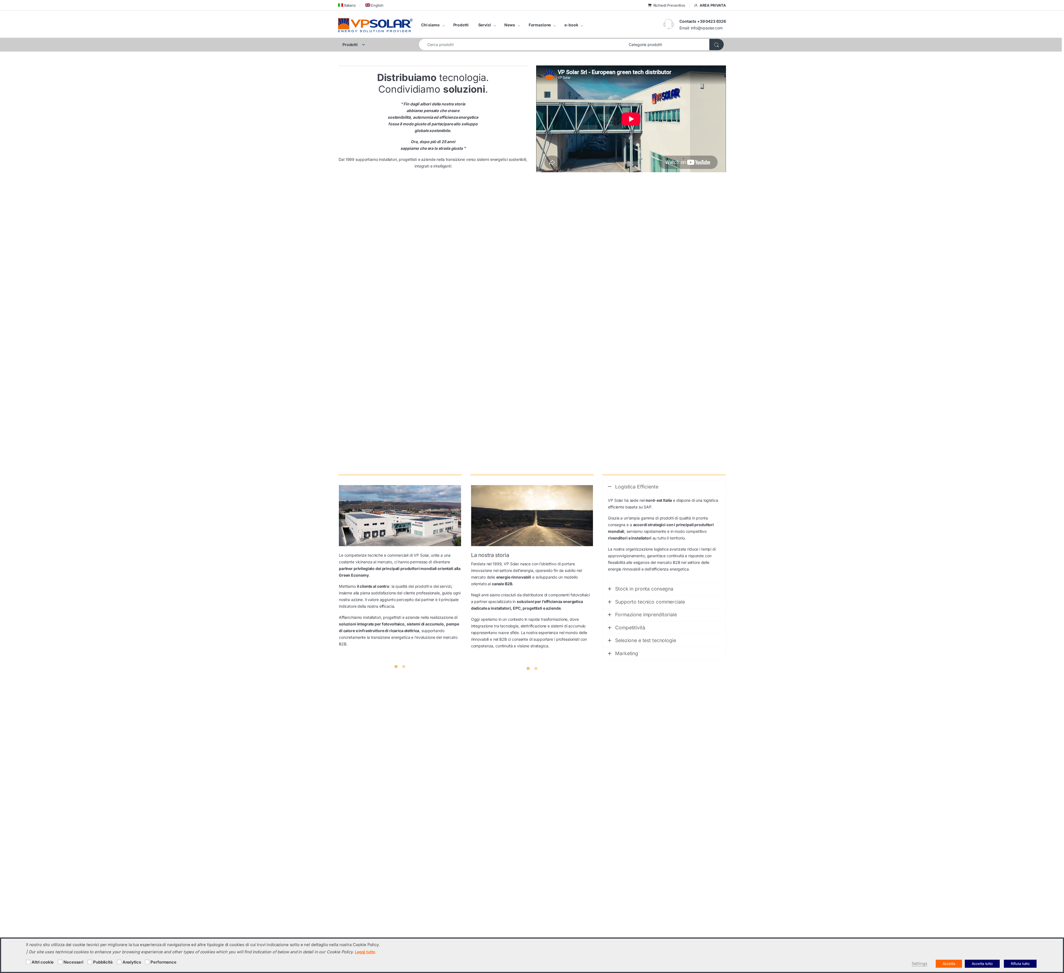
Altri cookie (43, 962)
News (509, 24)
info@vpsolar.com (707, 28)
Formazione (540, 24)
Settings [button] (919, 963)
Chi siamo (430, 24)
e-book (571, 24)
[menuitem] (347, 5)
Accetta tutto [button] (982, 963)
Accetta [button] (949, 963)
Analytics (131, 962)
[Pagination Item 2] (403, 666)
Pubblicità (103, 962)
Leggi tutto (365, 951)
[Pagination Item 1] (396, 666)
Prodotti (461, 24)
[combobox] (522, 44)
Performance (163, 962)
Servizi (484, 24)
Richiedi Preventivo (669, 5)
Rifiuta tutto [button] (1020, 963)
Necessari (73, 962)
